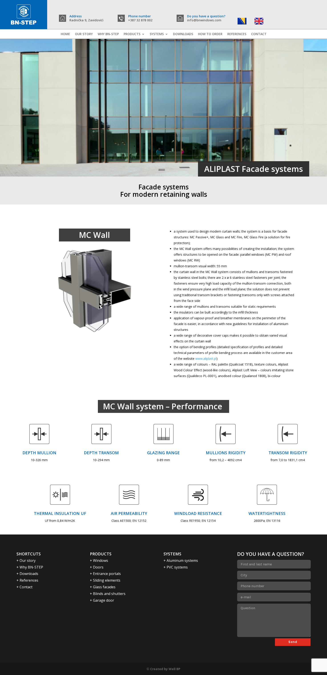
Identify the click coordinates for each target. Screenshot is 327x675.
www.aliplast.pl (205, 358)
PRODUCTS (132, 34)
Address (75, 16)
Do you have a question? (206, 16)
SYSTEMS (157, 34)
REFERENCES (236, 34)
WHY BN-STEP (108, 34)
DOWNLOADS (183, 34)
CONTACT (258, 34)
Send (292, 642)
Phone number (139, 16)
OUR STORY (84, 34)
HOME (65, 34)
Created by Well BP (165, 669)
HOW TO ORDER (210, 34)
